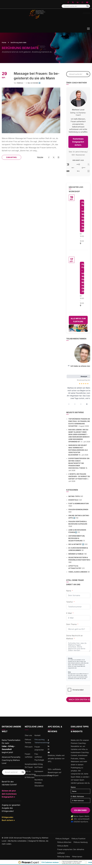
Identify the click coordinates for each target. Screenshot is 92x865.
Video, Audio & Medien (77, 572)
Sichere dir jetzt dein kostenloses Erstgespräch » (9, 794)
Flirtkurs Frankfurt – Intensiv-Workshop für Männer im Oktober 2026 (83, 278)
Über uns (28, 735)
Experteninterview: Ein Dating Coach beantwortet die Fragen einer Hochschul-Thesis (78, 463)
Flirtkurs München (64, 842)
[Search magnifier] (87, 6)
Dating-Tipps (74, 496)
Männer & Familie (75, 554)
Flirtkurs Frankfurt (78, 839)
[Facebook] (48, 157)
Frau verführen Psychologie (39, 757)
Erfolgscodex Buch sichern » (8, 818)
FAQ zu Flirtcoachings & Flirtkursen (30, 774)
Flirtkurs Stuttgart (62, 839)
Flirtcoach (28, 747)
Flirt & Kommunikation (78, 503)
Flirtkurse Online (63, 857)
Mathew (20, 83)
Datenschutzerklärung (43, 775)
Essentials (73, 500)
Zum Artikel (11, 157)
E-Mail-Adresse (77, 796)
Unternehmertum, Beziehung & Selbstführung (76, 538)
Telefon (69, 602)
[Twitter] (54, 157)
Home (4, 42)
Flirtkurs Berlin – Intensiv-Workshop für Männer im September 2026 (83, 215)
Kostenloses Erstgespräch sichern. (78, 142)
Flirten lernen (77, 857)
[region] (78, 375)
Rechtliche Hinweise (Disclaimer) (39, 783)
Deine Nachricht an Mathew (74, 637)
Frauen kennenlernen (78, 509)
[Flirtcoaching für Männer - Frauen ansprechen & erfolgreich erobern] (37, 18)
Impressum (38, 771)
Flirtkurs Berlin (62, 846)
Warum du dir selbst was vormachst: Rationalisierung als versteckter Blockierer (78, 450)
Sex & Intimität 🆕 (34, 83)
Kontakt (37, 735)
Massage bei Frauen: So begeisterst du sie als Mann (36, 75)
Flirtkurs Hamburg (81, 842)
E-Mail (69, 613)
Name (68, 591)
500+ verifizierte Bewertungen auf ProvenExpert (54, 772)
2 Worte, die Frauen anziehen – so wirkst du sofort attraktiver (79, 476)
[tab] (69, 404)
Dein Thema (71, 624)
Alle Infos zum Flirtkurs (78, 320)
